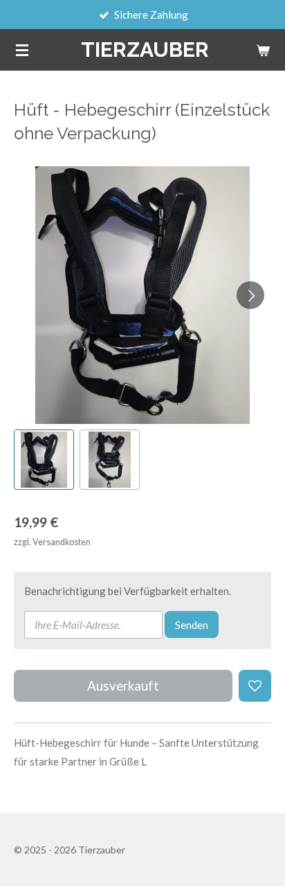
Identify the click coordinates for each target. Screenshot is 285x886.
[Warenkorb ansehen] (263, 50)
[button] (44, 459)
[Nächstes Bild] (250, 295)
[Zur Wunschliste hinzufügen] (255, 686)
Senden (191, 625)
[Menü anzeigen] (22, 50)
